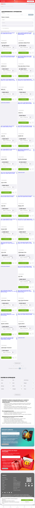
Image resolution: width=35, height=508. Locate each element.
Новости (14, 477)
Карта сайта (15, 488)
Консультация (7, 99)
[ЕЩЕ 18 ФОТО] (9, 153)
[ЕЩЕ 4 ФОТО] (26, 83)
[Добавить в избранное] (16, 53)
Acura (6, 380)
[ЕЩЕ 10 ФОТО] (26, 246)
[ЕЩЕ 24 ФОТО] (9, 223)
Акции (3, 483)
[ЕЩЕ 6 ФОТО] (9, 130)
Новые (22, 14)
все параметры (6, 28)
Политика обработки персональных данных (16, 484)
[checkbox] (10, 439)
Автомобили (4, 477)
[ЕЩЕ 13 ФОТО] (26, 270)
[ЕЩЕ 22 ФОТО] (26, 153)
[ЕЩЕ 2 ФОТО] (9, 60)
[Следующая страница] (23, 366)
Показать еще (17, 394)
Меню (31, 507)
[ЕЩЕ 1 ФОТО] (9, 83)
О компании (15, 480)
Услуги (3, 486)
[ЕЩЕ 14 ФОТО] (26, 200)
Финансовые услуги (16, 487)
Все (8, 14)
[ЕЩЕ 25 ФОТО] (9, 176)
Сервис (3, 480)
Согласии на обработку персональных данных (10, 466)
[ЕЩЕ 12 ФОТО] (26, 130)
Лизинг (3, 489)
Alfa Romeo (29, 380)
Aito (17, 380)
